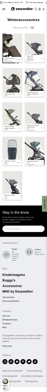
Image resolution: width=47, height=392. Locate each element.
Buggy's (8, 280)
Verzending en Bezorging (32, 376)
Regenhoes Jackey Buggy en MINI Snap (33, 93)
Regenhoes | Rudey (32, 161)
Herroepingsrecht (9, 376)
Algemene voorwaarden (12, 371)
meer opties (18, 59)
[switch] (5, 388)
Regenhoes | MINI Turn (10, 196)
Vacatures (6, 324)
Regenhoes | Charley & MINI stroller (33, 126)
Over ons (6, 316)
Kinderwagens (13, 275)
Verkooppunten (31, 381)
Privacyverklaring (34, 371)
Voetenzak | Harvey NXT (10, 161)
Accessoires (12, 286)
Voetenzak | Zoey (9, 58)
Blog (4, 327)
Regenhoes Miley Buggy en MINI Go (10, 127)
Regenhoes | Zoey (10, 94)
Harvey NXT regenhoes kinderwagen (30, 57)
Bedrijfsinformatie (9, 320)
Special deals (8, 297)
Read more (7, 346)
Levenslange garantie (11, 381)
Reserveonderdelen (10, 301)
